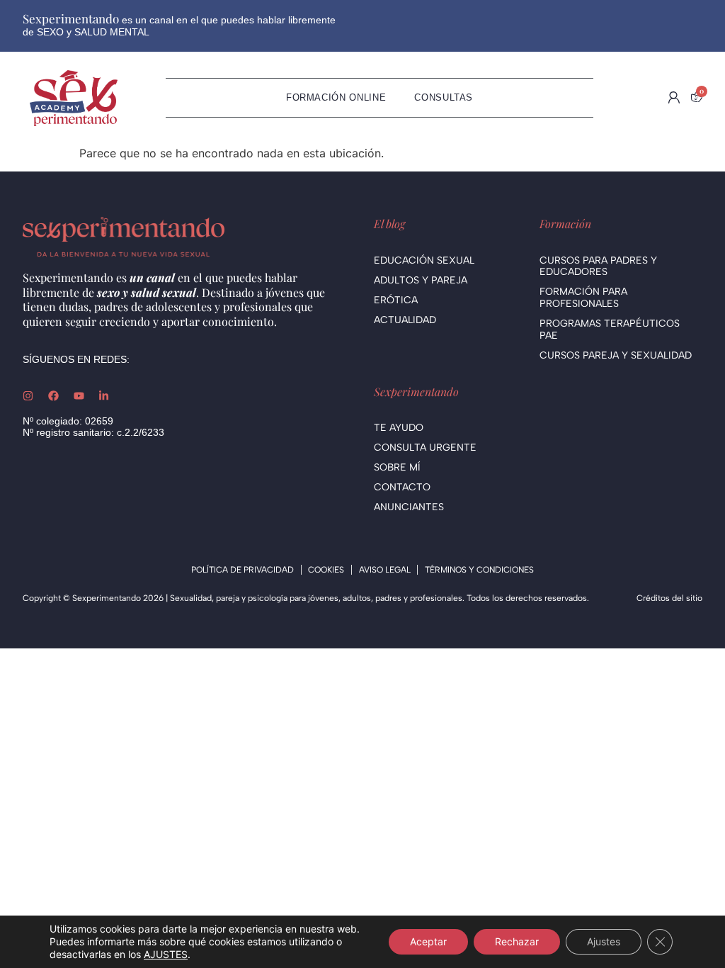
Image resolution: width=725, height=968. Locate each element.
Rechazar (517, 941)
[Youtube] (79, 395)
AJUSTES (166, 954)
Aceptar (428, 941)
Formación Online (336, 97)
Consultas (443, 97)
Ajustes (603, 941)
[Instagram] (28, 395)
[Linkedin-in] (103, 395)
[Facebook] (53, 395)
